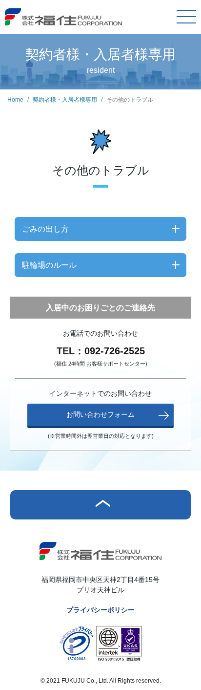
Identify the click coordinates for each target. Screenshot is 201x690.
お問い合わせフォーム (100, 414)
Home (15, 99)
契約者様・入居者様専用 (65, 99)
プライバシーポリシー (100, 610)
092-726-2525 (114, 350)
